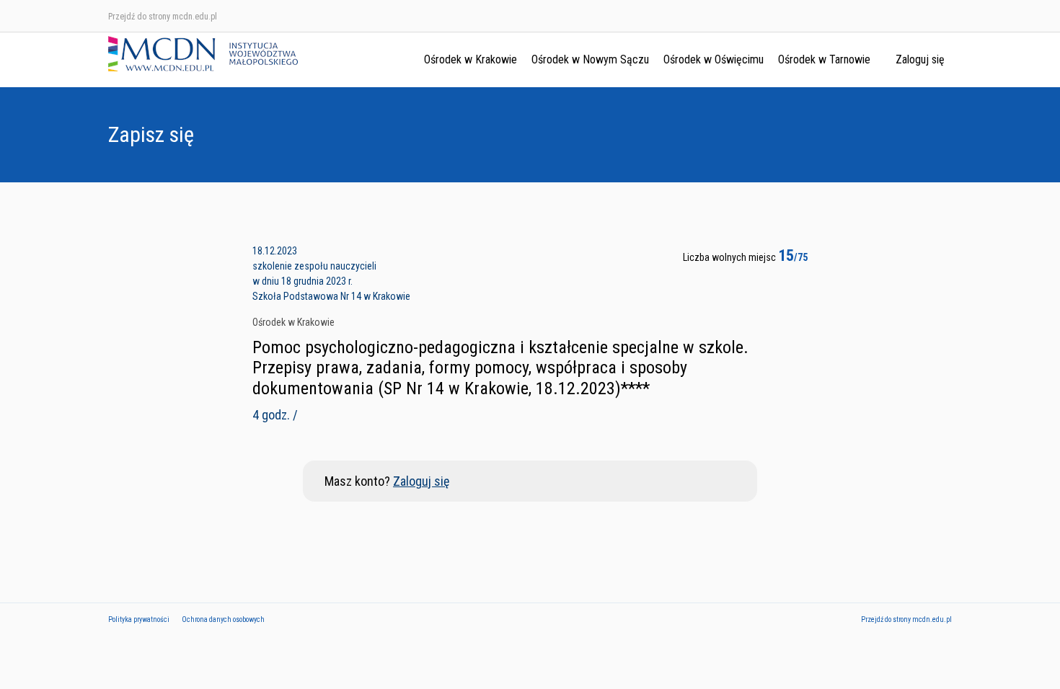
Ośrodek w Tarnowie (824, 59)
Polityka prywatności (138, 619)
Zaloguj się (920, 59)
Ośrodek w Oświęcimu (713, 59)
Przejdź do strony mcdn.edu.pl (162, 17)
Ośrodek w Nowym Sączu (590, 59)
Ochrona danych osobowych (223, 619)
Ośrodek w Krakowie (470, 59)
